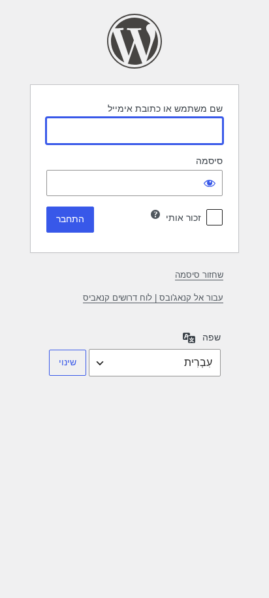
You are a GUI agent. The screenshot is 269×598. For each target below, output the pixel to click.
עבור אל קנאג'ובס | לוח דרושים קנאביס (153, 298)
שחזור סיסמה (199, 275)
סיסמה (209, 161)
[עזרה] (155, 214)
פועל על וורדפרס (134, 41)
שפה (211, 337)
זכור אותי (183, 217)
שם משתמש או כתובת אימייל (165, 108)
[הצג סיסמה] (210, 183)
